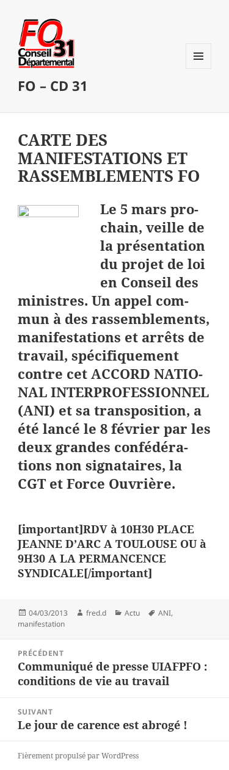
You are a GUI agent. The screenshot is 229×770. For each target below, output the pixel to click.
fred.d (96, 613)
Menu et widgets (198, 68)
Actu (132, 613)
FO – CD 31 (53, 85)
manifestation (41, 624)
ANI (164, 613)
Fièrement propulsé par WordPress (78, 755)
